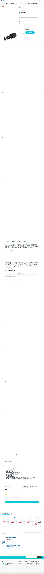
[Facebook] (21, 12)
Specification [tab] (22, 234)
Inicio (2, 3)
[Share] (25, 12)
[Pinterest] (22, 12)
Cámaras (7, 3)
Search (39, 0)
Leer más (16, 524)
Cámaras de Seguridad (14, 3)
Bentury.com (9, 572)
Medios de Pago (38, 563)
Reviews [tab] (27, 234)
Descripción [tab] (16, 234)
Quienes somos (21, 563)
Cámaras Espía (22, 3)
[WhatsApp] (20, 12)
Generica (32, 454)
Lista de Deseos (27, 563)
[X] (24, 12)
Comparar (22, 10)
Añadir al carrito (31, 32)
